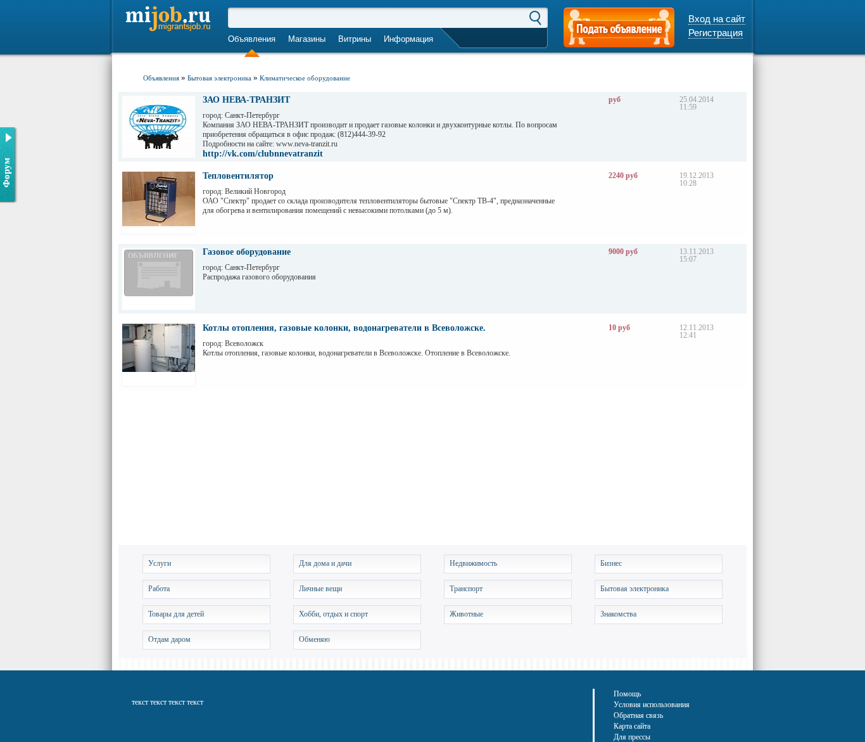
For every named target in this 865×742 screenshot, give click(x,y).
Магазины (306, 39)
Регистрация (715, 32)
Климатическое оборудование (305, 78)
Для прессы (632, 736)
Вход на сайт (716, 18)
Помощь (627, 693)
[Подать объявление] (619, 29)
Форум (6, 173)
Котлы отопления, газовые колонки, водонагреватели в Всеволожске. (344, 328)
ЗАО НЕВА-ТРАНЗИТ (246, 100)
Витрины (354, 39)
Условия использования (652, 704)
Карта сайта (632, 726)
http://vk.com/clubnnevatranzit (263, 153)
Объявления (251, 39)
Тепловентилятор (238, 176)
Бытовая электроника (219, 78)
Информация (408, 39)
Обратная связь (638, 715)
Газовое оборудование (247, 252)
